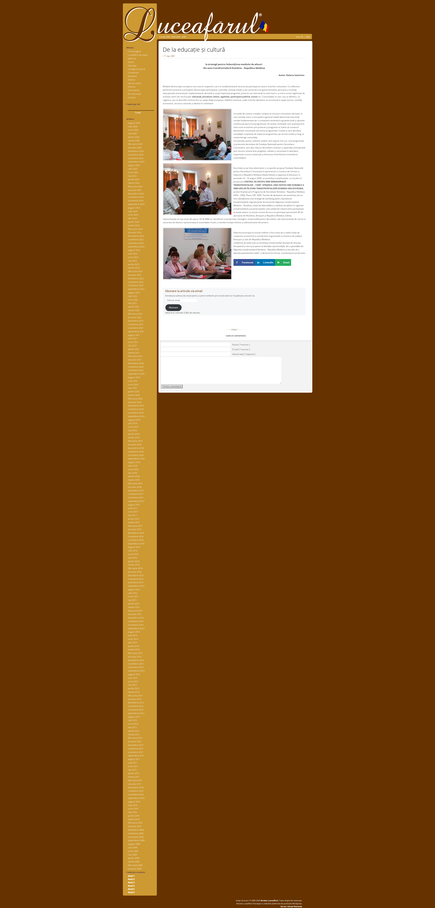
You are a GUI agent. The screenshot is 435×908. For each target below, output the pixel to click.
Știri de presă (134, 93)
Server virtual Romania (291, 906)
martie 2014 (134, 649)
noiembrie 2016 (135, 536)
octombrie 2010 (135, 794)
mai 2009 (132, 854)
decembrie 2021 (136, 320)
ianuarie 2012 (134, 741)
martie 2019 (134, 437)
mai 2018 (132, 472)
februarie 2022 (135, 313)
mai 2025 (132, 175)
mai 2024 (132, 218)
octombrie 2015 (135, 582)
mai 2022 (132, 303)
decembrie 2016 (136, 532)
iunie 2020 (133, 384)
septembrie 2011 (136, 755)
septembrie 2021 (136, 331)
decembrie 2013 (136, 660)
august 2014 (134, 631)
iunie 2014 (133, 638)
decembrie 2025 (136, 151)
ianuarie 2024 (134, 232)
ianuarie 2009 (134, 868)
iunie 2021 (133, 342)
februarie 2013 (135, 695)
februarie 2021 (135, 356)
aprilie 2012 (133, 730)
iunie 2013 (133, 681)
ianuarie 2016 (134, 571)
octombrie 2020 (135, 370)
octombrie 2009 (135, 836)
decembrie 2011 (136, 745)
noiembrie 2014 (135, 621)
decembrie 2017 (136, 490)
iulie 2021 (132, 338)
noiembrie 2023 (135, 239)
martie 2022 (134, 310)
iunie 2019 (133, 426)
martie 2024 (134, 225)
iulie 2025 (132, 168)
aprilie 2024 (133, 221)
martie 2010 (134, 819)
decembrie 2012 (136, 702)
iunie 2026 (133, 129)
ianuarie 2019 (134, 444)
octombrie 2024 (135, 200)
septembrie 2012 (136, 713)
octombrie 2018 (135, 455)
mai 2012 (132, 727)
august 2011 (134, 759)
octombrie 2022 (135, 285)
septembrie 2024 (136, 204)
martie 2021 (134, 352)
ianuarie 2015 (134, 614)
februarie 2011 (135, 780)
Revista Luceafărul (269, 900)
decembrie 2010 (136, 787)
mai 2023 (132, 260)
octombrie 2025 (135, 158)
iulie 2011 (132, 762)
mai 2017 (132, 515)
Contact (132, 97)
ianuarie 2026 (134, 147)
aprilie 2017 (133, 518)
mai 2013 (132, 684)
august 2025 (134, 165)
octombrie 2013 (135, 667)
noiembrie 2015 (135, 578)
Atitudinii (132, 76)
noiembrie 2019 (135, 409)
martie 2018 (134, 479)
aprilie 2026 (133, 137)
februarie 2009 (135, 865)
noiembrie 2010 (135, 790)
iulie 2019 (132, 423)
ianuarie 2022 (134, 317)
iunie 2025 (133, 172)
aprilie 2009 (133, 858)
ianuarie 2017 (134, 529)
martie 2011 (134, 776)
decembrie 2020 (136, 363)
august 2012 (134, 716)
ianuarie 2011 (134, 783)
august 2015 (134, 589)
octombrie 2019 (135, 412)
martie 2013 (134, 691)
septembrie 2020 (136, 373)
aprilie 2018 (133, 476)
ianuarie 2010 (134, 826)
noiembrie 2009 (135, 833)
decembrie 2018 (136, 448)
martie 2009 (134, 861)
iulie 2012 (132, 720)
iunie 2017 (133, 511)
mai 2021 (132, 345)
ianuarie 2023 (134, 274)
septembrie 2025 (136, 161)
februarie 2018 (135, 483)
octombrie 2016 (135, 540)
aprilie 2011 (133, 773)
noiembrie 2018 (135, 451)
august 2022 (134, 292)
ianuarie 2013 (134, 699)
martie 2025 (134, 182)
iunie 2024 (133, 214)
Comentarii (133, 72)
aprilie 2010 (133, 815)
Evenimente (134, 90)
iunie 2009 (133, 851)
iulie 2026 (132, 126)
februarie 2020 (135, 398)
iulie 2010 (132, 805)
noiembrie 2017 (135, 493)
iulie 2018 (132, 465)
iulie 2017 (132, 508)
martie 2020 (134, 395)
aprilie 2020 (133, 391)
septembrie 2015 (136, 585)
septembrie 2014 (136, 628)
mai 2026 (132, 133)
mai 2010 (132, 812)
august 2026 (134, 122)
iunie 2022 (133, 299)
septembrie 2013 (136, 670)
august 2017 (134, 504)
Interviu (131, 86)
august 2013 (134, 674)
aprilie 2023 (133, 264)
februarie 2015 (135, 610)
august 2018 (134, 462)
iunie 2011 (133, 766)
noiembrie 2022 (135, 282)
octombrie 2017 (135, 497)
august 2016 (134, 547)
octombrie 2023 (135, 243)
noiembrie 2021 (135, 324)
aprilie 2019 (133, 433)
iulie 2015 (132, 593)
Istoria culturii (134, 83)
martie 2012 (134, 734)
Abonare (173, 307)
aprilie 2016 (133, 561)
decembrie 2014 (136, 617)
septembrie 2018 (136, 458)
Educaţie (132, 65)
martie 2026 (134, 140)
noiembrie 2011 (135, 748)
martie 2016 (134, 564)
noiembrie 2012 (135, 706)
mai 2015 (132, 600)
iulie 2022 (132, 296)
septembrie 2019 (136, 416)
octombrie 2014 (135, 624)
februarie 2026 (135, 143)
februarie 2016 (135, 568)
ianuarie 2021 (134, 359)
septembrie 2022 (136, 288)
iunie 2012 (133, 723)
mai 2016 (132, 557)
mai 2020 (132, 387)
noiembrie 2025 (135, 154)
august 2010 (134, 801)
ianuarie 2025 (134, 190)
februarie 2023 (135, 271)
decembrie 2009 (136, 829)
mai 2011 (132, 769)
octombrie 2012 (135, 709)
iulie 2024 (132, 211)
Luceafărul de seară (137, 54)
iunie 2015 (133, 596)
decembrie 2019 (136, 405)
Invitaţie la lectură (136, 69)
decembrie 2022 (136, 278)
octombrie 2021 (135, 327)
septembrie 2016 (136, 543)
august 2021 (134, 335)
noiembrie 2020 (135, 366)
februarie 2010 (135, 822)
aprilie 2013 (133, 688)
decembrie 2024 (136, 193)
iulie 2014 (132, 635)
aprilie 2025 (133, 179)
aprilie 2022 (133, 306)
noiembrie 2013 (135, 663)
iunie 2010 (133, 808)
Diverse (131, 79)
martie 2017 (134, 522)
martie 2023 (134, 267)
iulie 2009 (132, 847)
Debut (131, 62)
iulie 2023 (132, 253)
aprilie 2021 (133, 349)
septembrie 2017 (136, 501)
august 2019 (134, 419)
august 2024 (134, 207)
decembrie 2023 (136, 235)
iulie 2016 (132, 550)
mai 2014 (132, 642)
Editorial (132, 58)
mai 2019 (132, 430)
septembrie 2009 (136, 840)
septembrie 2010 (136, 798)
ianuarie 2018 (134, 487)
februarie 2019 (135, 440)
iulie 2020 (132, 380)
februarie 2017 (135, 525)
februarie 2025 (135, 186)
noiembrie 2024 (135, 197)
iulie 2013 (132, 677)
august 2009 (134, 843)
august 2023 (134, 250)
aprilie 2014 (133, 646)
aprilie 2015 (133, 603)
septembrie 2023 (136, 246)
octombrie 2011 (135, 752)
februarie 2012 (135, 737)
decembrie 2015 (136, 575)
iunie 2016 (133, 554)
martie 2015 (134, 607)
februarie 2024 (135, 228)
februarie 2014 (135, 653)
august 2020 (134, 377)
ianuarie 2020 (134, 402)
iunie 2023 (133, 257)
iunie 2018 (133, 469)
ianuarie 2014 (134, 656)
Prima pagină (134, 51)
